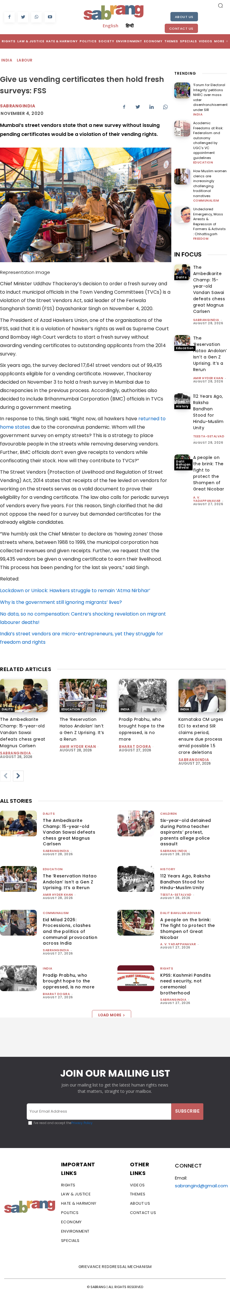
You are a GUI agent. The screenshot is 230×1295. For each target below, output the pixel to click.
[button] (220, 5)
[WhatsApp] (36, 17)
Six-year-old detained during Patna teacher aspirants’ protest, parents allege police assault (185, 832)
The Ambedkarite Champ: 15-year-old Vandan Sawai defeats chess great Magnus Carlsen (209, 289)
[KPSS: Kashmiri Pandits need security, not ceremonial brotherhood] (135, 978)
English (110, 25)
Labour (24, 60)
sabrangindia (206, 320)
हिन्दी (130, 25)
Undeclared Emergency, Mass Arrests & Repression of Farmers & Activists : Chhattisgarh (209, 221)
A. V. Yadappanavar (207, 499)
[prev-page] (5, 776)
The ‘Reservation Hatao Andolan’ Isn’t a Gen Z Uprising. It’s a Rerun (210, 354)
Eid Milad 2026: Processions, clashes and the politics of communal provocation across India (70, 931)
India (6, 60)
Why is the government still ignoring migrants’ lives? (61, 602)
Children (168, 813)
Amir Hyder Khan (208, 378)
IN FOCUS (188, 254)
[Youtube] (50, 17)
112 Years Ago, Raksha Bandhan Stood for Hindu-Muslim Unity (208, 412)
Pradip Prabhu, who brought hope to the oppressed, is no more (68, 981)
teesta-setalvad (209, 436)
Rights (166, 968)
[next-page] (18, 776)
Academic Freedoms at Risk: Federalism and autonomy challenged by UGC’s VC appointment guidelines (208, 140)
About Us (184, 16)
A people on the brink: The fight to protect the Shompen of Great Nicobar (208, 473)
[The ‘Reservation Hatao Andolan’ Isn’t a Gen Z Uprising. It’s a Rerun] (182, 343)
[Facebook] (9, 17)
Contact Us (181, 28)
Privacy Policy (82, 1123)
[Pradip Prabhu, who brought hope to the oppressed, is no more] (143, 695)
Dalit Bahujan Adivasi (183, 464)
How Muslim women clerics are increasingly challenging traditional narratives (210, 183)
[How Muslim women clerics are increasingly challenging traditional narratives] (182, 176)
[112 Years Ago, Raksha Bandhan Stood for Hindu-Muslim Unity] (182, 401)
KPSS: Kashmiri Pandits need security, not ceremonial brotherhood (185, 984)
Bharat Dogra (135, 746)
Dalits (181, 277)
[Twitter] (23, 17)
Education (203, 162)
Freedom (201, 238)
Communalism (206, 200)
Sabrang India (173, 851)
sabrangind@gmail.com (201, 1186)
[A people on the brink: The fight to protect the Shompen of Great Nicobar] (135, 923)
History (182, 406)
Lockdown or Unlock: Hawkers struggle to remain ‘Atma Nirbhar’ (75, 590)
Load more (109, 1015)
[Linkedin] (152, 107)
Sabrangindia (17, 106)
